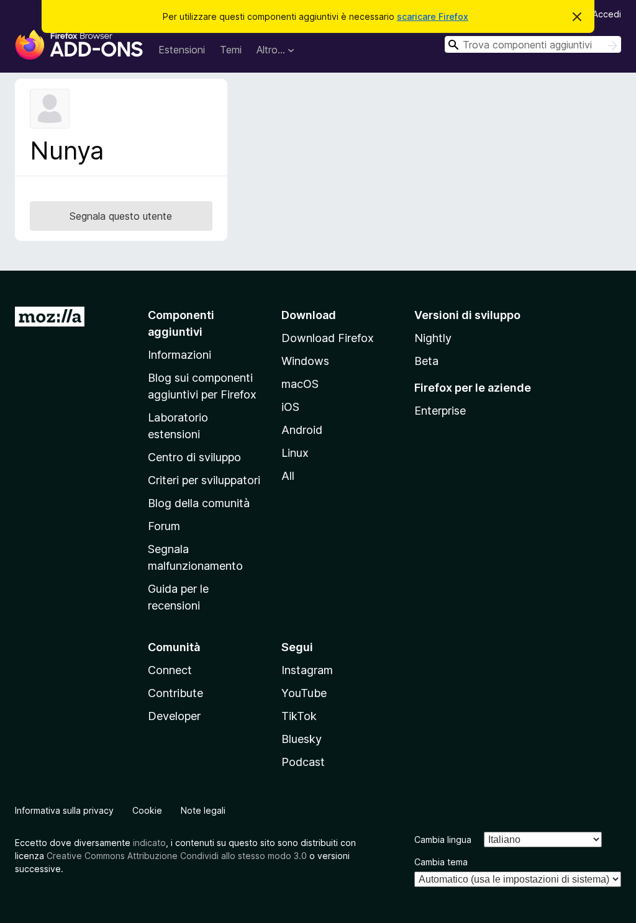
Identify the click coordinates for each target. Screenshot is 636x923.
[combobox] (533, 44)
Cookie (147, 810)
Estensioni (181, 49)
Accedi (607, 14)
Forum (164, 526)
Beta (426, 360)
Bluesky (301, 738)
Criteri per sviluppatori (204, 480)
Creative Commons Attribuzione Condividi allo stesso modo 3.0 (177, 855)
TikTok (299, 716)
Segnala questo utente (121, 216)
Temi (231, 49)
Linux (295, 452)
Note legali (203, 810)
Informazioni (179, 354)
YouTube (304, 693)
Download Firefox (327, 337)
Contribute (175, 693)
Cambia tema (441, 862)
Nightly (433, 337)
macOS (300, 383)
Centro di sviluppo (194, 457)
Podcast (303, 761)
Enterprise (440, 410)
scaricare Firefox (432, 16)
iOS (290, 406)
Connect (170, 670)
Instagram (307, 670)
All (287, 475)
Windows (305, 360)
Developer (174, 716)
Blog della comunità (199, 503)
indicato (149, 842)
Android (301, 429)
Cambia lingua (442, 839)
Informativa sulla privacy (64, 810)
